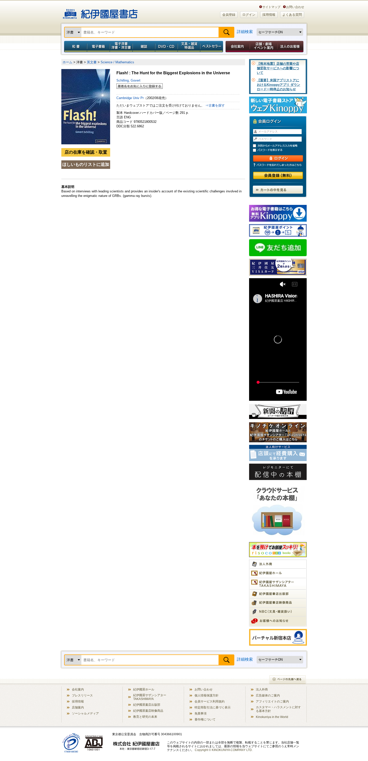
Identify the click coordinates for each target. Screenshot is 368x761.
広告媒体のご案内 (268, 695)
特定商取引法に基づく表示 (213, 707)
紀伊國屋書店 (100, 12)
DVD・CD (166, 46)
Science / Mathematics (117, 62)
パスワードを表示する (280, 150)
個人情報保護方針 (207, 695)
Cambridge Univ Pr (130, 98)
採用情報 (268, 15)
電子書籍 (98, 46)
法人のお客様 (290, 46)
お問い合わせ (295, 7)
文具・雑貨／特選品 (189, 46)
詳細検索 (245, 32)
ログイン (248, 15)
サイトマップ (271, 7)
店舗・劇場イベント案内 (263, 46)
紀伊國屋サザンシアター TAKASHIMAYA (149, 696)
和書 (74, 46)
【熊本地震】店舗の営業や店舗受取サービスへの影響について (278, 68)
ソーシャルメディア (85, 713)
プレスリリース (82, 695)
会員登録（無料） (278, 175)
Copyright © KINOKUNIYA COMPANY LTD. (224, 749)
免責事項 (201, 713)
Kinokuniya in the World (272, 716)
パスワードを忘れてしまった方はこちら (278, 165)
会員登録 (228, 15)
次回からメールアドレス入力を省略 (280, 145)
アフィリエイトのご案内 (272, 701)
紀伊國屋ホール (143, 689)
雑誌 (143, 46)
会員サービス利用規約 (210, 701)
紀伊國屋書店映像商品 (148, 710)
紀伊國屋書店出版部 (146, 704)
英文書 (92, 62)
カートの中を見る (278, 190)
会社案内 (237, 46)
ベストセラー (212, 46)
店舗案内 (78, 707)
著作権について (205, 719)
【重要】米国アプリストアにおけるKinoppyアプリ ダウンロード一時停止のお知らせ (278, 84)
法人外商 (262, 689)
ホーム (67, 62)
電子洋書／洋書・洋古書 (121, 46)
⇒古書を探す (215, 105)
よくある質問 (292, 15)
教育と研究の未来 (145, 716)
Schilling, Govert (128, 80)
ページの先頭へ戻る (288, 679)
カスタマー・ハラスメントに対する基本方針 (278, 708)
